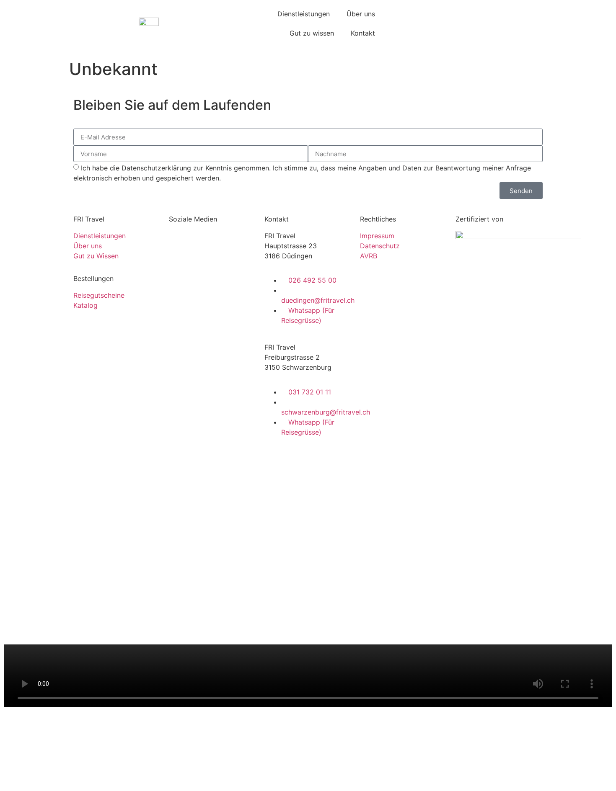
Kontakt (363, 33)
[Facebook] (179, 241)
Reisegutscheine (98, 295)
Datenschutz (380, 246)
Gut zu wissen (312, 33)
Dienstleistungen (303, 14)
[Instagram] (202, 241)
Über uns (361, 14)
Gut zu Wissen (96, 256)
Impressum (377, 236)
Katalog (85, 305)
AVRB (368, 256)
